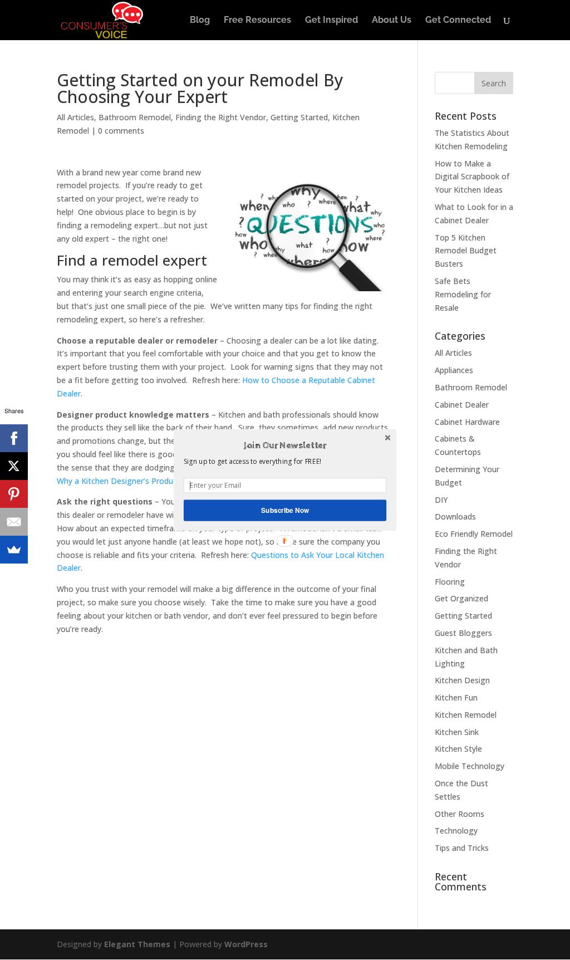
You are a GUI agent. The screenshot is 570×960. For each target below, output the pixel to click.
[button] (285, 445)
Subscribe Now (285, 510)
